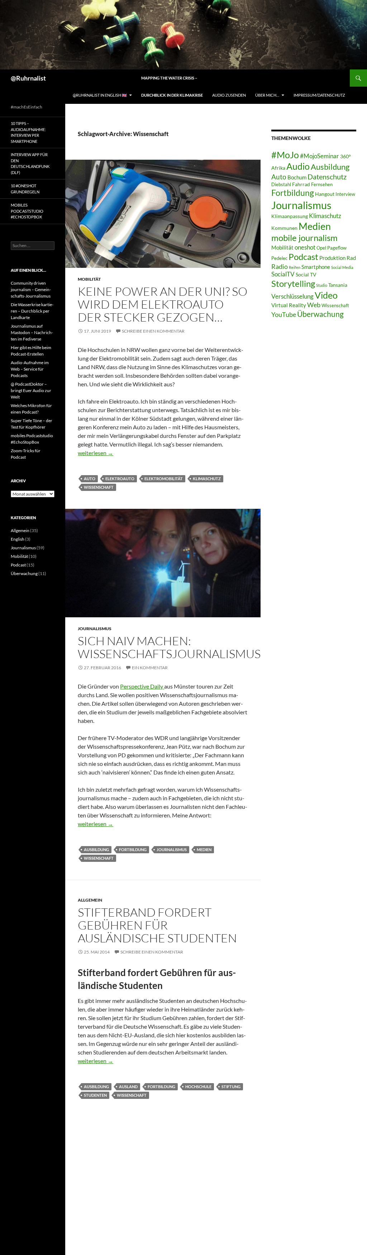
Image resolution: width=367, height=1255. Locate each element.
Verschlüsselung (292, 296)
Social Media (342, 267)
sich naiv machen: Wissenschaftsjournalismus (169, 647)
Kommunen (284, 228)
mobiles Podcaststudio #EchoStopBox (27, 211)
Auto (89, 478)
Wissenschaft (99, 487)
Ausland (128, 1086)
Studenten (95, 1095)
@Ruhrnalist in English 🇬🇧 (100, 95)
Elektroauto (119, 478)
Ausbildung (96, 849)
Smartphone (315, 267)
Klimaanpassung (289, 216)
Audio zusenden (229, 95)
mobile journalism (304, 237)
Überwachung (320, 314)
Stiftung (230, 1086)
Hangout (324, 194)
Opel (321, 248)
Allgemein (90, 900)
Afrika (278, 168)
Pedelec (279, 258)
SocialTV (283, 274)
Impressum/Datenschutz (319, 95)
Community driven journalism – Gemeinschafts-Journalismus (31, 289)
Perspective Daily (142, 686)
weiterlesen (95, 452)
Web (313, 305)
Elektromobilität (163, 478)
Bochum (296, 177)
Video (326, 295)
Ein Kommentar (150, 667)
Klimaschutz (207, 478)
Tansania (337, 285)
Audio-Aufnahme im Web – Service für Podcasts (30, 369)
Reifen (294, 267)
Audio (298, 166)
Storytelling (293, 284)
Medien (204, 849)
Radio (279, 266)
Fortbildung (133, 849)
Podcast (303, 257)
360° (345, 156)
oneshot (305, 247)
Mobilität (89, 279)
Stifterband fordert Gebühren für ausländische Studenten (157, 925)
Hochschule (198, 1086)
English (17, 539)
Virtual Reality (288, 305)
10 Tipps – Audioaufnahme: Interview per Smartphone (28, 132)
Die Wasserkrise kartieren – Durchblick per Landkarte (32, 311)
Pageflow (337, 248)
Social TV (306, 274)
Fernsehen (322, 184)
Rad (351, 258)
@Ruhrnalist (28, 78)
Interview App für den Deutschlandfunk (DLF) (30, 163)
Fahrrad (301, 184)
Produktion (332, 258)
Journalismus (94, 628)
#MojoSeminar (319, 156)
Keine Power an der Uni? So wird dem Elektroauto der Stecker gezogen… (162, 304)
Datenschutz (327, 177)
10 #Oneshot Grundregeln (25, 188)
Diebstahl (281, 184)
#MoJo (285, 154)
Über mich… (267, 95)
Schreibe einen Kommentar (153, 331)
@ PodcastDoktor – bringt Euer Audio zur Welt (31, 390)
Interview (345, 194)
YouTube (283, 314)
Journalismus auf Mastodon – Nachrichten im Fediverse (32, 332)
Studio (321, 285)
